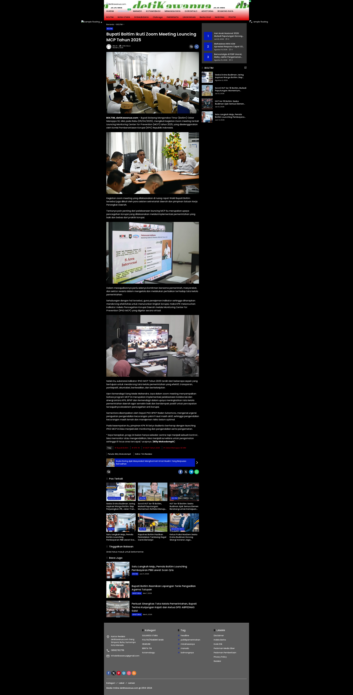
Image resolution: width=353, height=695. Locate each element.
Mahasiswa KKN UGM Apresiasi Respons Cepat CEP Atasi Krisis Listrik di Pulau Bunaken (229, 45)
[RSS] (134, 673)
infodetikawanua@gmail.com (125, 655)
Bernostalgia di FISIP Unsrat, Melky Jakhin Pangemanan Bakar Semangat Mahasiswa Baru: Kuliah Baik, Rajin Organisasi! (228, 55)
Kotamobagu (148, 652)
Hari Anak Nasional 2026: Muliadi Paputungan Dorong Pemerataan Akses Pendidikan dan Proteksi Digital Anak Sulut (228, 34)
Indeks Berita (220, 639)
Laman (131, 683)
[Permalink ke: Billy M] (109, 46)
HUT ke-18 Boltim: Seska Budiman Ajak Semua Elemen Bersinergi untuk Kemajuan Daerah (184, 506)
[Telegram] (191, 471)
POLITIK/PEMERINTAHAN (153, 639)
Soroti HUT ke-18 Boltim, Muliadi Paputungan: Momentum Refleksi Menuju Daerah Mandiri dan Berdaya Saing (152, 506)
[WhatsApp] (196, 471)
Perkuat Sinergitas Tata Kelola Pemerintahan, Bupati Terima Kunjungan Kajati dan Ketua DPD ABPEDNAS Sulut (164, 607)
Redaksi (217, 661)
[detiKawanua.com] (116, 4)
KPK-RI (137, 447)
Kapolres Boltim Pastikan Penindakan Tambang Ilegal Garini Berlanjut (152, 537)
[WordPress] (124, 673)
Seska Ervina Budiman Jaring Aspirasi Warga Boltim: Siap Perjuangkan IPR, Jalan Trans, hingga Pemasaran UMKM (121, 506)
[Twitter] (186, 471)
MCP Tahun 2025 (152, 447)
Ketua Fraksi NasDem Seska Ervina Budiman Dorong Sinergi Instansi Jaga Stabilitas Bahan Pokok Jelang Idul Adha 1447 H (183, 537)
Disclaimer (219, 635)
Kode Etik (218, 644)
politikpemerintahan (190, 639)
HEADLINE (146, 644)
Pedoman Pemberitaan (225, 652)
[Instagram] (129, 673)
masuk (121, 551)
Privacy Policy (220, 656)
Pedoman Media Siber (224, 648)
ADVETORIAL (136, 593)
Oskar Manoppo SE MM (175, 447)
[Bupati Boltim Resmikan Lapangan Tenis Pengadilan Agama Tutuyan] (117, 589)
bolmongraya (187, 652)
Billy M (115, 46)
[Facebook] (180, 471)
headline (185, 635)
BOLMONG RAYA (114, 498)
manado (185, 648)
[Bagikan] (196, 46)
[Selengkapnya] (224, 27)
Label (121, 683)
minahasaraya (188, 644)
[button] (239, 4)
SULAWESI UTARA (150, 635)
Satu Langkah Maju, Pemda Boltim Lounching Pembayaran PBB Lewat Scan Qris (120, 537)
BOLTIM (109, 29)
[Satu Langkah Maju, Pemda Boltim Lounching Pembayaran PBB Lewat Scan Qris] (121, 522)
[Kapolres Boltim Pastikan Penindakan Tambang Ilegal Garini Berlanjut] (152, 522)
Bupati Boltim (122, 447)
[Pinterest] (119, 673)
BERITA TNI (147, 648)
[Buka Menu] (245, 4)
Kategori (110, 683)
